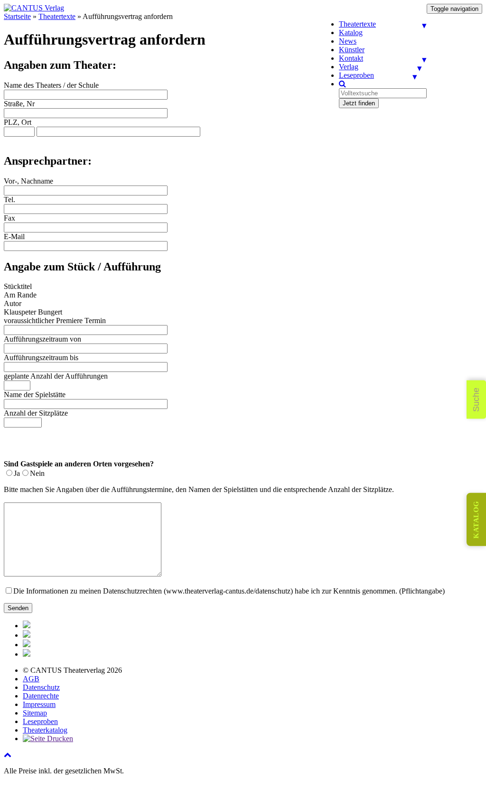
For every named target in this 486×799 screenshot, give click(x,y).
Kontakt (351, 58)
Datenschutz (41, 687)
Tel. (9, 199)
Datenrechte (41, 696)
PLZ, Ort (17, 122)
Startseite (17, 16)
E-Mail (14, 236)
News (347, 41)
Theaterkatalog (45, 730)
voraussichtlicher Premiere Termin (55, 320)
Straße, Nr (19, 104)
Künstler (351, 50)
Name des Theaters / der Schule (51, 85)
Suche (476, 400)
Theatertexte (357, 24)
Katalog (351, 32)
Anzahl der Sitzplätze (36, 413)
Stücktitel (18, 286)
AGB (31, 679)
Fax (9, 218)
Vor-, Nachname (28, 181)
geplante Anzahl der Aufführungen (56, 376)
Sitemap (35, 713)
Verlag (348, 67)
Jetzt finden (359, 103)
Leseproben (356, 75)
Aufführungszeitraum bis (41, 357)
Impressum (39, 704)
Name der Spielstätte (34, 394)
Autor (12, 303)
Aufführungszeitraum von (42, 339)
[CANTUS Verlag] (34, 8)
